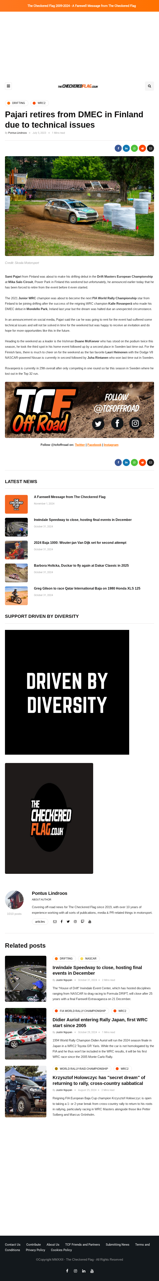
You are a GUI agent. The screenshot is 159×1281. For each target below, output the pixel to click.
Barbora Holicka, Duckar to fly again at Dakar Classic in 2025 (81, 565)
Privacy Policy (35, 1250)
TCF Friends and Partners (82, 1244)
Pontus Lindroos (17, 132)
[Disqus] (79, 1178)
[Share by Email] (150, 148)
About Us (53, 1244)
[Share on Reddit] (142, 148)
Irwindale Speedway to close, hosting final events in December (83, 520)
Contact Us (12, 1244)
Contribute (33, 1244)
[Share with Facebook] (118, 148)
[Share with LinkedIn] (126, 148)
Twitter (80, 444)
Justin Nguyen (64, 980)
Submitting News (117, 1244)
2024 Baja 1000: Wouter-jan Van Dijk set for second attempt (80, 542)
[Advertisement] (79, 43)
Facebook (94, 444)
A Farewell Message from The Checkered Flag (70, 497)
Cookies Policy (61, 1250)
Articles (40, 921)
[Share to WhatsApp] (134, 148)
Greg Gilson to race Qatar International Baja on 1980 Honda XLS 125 (87, 588)
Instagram (111, 444)
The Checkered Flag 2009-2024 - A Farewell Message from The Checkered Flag (82, 6)
